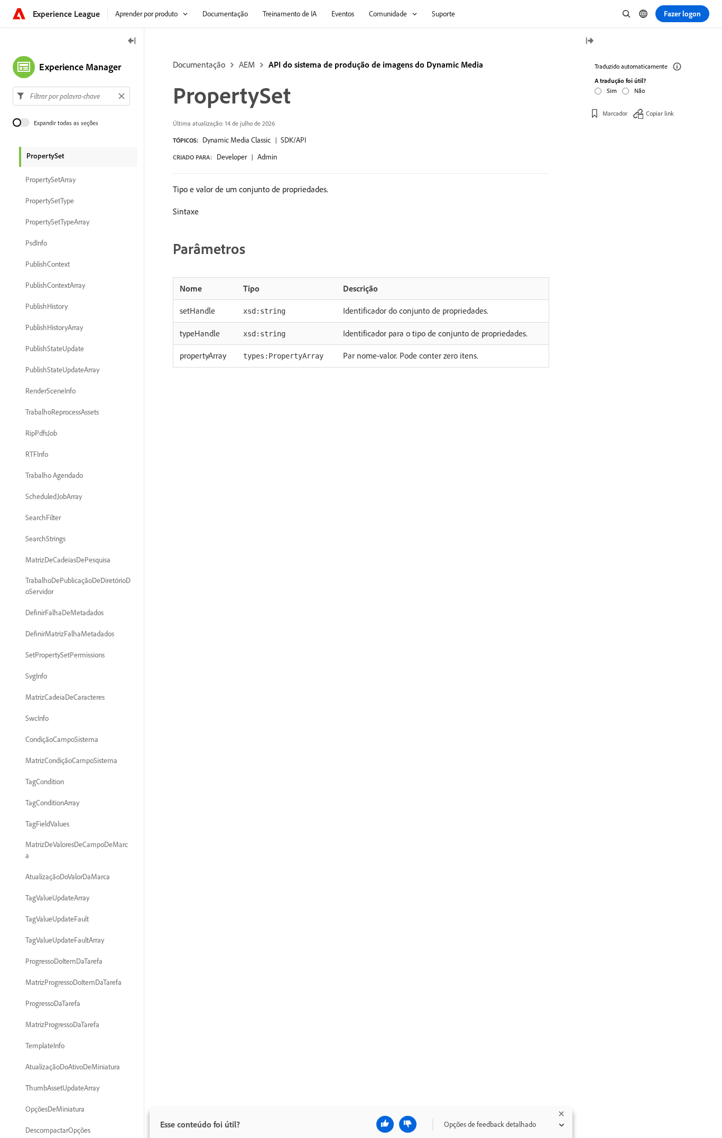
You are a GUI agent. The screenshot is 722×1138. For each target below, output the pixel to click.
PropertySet (45, 156)
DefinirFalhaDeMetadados (64, 612)
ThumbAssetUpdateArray (62, 1088)
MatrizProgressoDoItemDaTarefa (73, 982)
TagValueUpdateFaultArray (64, 940)
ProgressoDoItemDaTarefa (64, 961)
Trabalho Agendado (54, 475)
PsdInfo (36, 243)
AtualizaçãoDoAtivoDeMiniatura (72, 1066)
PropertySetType (49, 200)
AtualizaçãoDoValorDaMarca (67, 876)
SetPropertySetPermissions (65, 655)
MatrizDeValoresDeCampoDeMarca (76, 850)
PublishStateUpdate (54, 348)
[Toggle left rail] (132, 41)
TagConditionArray (52, 802)
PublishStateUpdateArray (62, 369)
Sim (612, 91)
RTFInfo (36, 454)
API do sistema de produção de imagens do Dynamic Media (376, 64)
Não (639, 91)
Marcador (615, 113)
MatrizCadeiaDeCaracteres (65, 697)
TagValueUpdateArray (57, 897)
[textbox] (71, 96)
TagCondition (44, 781)
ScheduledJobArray (53, 496)
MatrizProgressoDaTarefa (62, 1024)
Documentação (199, 64)
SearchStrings (45, 538)
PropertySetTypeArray (57, 222)
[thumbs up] (385, 1124)
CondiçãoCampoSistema (61, 739)
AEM (247, 64)
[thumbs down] (407, 1124)
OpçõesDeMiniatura (55, 1109)
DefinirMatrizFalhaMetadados (69, 633)
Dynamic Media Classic (236, 140)
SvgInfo (36, 676)
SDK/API (293, 140)
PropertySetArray (50, 179)
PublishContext (47, 264)
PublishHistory (46, 306)
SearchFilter (43, 517)
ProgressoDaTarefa (52, 1003)
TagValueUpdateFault (57, 919)
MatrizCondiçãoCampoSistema (71, 760)
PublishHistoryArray (54, 327)
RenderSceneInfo (50, 391)
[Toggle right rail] (589, 41)
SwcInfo (37, 718)
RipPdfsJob (41, 433)
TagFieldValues (47, 824)
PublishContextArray (55, 285)
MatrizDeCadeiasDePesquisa (67, 560)
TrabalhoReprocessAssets (62, 412)
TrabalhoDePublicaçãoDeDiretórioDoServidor (78, 586)
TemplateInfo (44, 1045)
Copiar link (660, 113)
